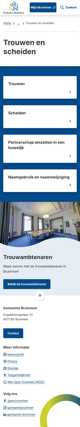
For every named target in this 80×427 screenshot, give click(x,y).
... (18, 23)
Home (7, 23)
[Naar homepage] (13, 7)
